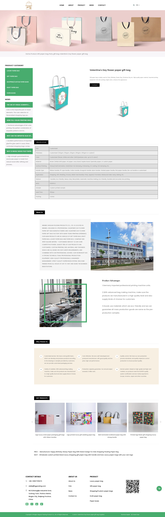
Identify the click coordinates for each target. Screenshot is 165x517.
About (70, 5)
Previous (32, 422)
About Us (71, 481)
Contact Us (72, 496)
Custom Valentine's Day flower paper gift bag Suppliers (88, 514)
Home (62, 5)
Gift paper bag (42, 54)
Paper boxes (11, 93)
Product (81, 5)
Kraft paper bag (13, 87)
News (91, 5)
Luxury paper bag (13, 71)
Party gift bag (54, 54)
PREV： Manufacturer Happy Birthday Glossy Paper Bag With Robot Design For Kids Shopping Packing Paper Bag (76, 452)
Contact (102, 5)
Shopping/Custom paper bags (18, 82)
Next (161, 422)
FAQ (69, 486)
